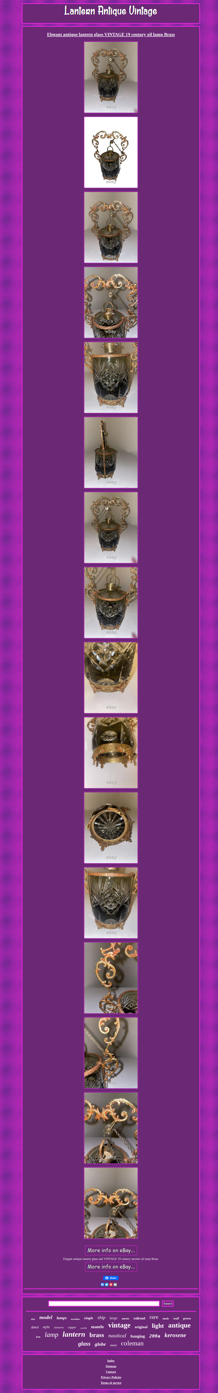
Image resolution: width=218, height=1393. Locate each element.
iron (38, 1336)
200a (154, 1336)
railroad (139, 1318)
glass (84, 1343)
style (46, 1327)
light (158, 1325)
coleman (132, 1343)
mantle (97, 1326)
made (166, 1318)
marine (125, 1318)
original (141, 1327)
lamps (62, 1318)
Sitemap (111, 1366)
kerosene (175, 1335)
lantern (74, 1334)
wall (176, 1318)
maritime (75, 1319)
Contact (111, 1371)
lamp (51, 1334)
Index (111, 1360)
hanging (138, 1336)
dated (35, 1327)
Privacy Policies (111, 1377)
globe (100, 1344)
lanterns (59, 1327)
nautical (117, 1335)
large (114, 1318)
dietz (33, 1319)
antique (179, 1325)
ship (101, 1317)
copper (72, 1327)
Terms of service (111, 1382)
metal (113, 1345)
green (187, 1318)
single (88, 1318)
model (45, 1317)
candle (83, 1328)
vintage (119, 1325)
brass (96, 1334)
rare (153, 1317)
